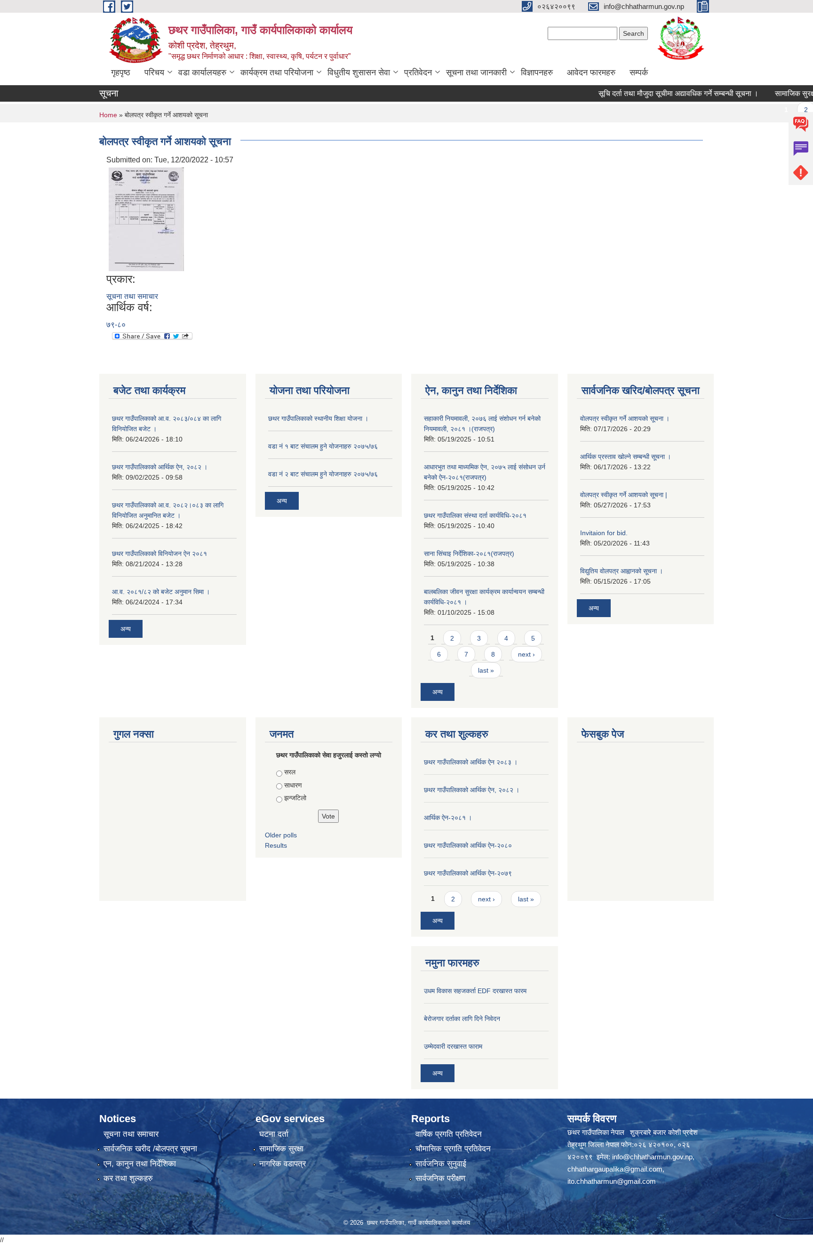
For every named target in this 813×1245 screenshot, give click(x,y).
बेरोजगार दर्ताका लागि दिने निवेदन (462, 1018)
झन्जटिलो (295, 798)
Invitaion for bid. (604, 533)
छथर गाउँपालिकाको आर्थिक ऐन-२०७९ (468, 873)
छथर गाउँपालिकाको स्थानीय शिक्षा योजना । (318, 418)
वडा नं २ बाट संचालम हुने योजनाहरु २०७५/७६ (323, 474)
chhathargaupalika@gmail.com (614, 1169)
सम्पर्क (639, 72)
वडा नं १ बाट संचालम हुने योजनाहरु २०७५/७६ (323, 446)
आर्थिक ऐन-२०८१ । (448, 817)
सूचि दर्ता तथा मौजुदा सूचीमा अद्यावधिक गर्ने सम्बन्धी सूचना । (659, 93)
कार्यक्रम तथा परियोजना (276, 72)
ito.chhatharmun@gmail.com (611, 1181)
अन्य (125, 629)
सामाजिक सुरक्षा (281, 1148)
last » (486, 670)
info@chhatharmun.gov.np (652, 1157)
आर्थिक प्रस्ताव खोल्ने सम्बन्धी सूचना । (625, 456)
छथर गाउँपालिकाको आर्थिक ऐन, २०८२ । (159, 467)
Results (276, 845)
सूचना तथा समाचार (132, 296)
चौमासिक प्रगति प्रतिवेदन (453, 1148)
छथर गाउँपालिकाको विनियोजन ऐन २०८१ (159, 553)
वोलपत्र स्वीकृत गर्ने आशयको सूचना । (625, 418)
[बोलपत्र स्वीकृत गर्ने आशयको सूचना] (146, 219)
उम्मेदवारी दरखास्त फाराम (453, 1046)
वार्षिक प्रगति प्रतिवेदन (448, 1134)
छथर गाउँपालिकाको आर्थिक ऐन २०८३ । (471, 762)
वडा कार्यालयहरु (202, 72)
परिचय (154, 72)
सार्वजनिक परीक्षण (440, 1178)
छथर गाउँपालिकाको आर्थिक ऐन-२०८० (468, 845)
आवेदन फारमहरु (591, 72)
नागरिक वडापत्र (282, 1163)
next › (526, 654)
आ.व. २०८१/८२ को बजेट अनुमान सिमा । (161, 591)
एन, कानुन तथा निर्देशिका (140, 1163)
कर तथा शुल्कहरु (128, 1178)
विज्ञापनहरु (537, 72)
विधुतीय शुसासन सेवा (358, 72)
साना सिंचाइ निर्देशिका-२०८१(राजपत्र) (469, 553)
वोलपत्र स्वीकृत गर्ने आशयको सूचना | (623, 494)
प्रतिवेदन (418, 72)
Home (108, 115)
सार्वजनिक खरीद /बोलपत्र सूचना (150, 1148)
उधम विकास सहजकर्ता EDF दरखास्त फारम (475, 991)
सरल (289, 772)
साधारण (293, 785)
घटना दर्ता (273, 1134)
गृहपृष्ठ (120, 72)
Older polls (281, 835)
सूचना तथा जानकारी (476, 72)
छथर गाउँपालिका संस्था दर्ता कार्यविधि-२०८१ (475, 515)
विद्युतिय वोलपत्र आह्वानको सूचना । (621, 571)
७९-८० (116, 325)
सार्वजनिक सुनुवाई (440, 1163)
